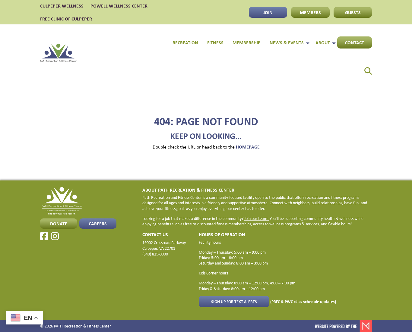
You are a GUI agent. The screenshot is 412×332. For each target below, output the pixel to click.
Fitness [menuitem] (215, 42)
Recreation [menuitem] (185, 42)
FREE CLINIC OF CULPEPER (66, 19)
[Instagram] (55, 236)
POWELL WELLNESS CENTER (118, 6)
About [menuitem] (322, 42)
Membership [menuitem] (247, 42)
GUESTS (353, 12)
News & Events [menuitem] (287, 42)
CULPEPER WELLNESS (62, 6)
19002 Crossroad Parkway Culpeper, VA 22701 (164, 245)
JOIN (268, 12)
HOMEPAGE (248, 146)
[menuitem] (364, 68)
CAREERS (98, 223)
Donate (58, 223)
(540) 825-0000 (155, 254)
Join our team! (256, 218)
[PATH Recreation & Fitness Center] (58, 53)
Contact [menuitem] (354, 42)
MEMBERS (310, 12)
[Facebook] (44, 236)
